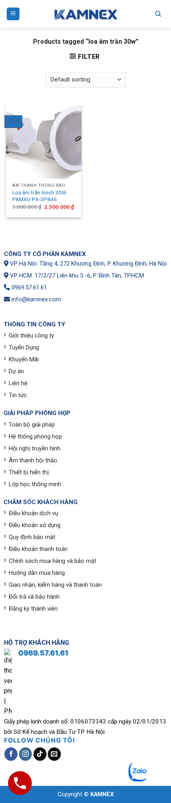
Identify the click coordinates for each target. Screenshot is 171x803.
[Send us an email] (54, 754)
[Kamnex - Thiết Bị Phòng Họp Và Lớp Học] (85, 14)
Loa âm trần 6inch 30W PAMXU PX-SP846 (39, 196)
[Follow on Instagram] (25, 754)
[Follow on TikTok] (40, 754)
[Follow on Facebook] (10, 754)
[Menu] (13, 14)
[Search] (158, 13)
